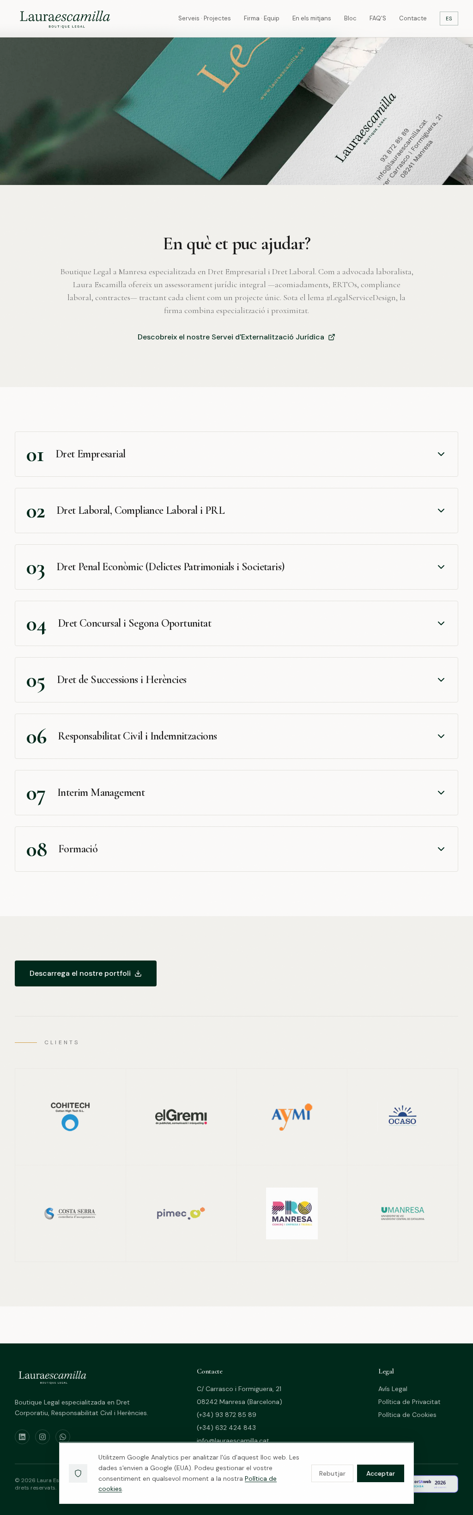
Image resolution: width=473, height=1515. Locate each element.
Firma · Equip (261, 18)
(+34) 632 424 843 (226, 1427)
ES (449, 18)
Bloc (350, 18)
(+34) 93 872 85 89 (226, 1414)
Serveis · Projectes (204, 18)
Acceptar (380, 1473)
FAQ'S (378, 18)
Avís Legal (392, 1389)
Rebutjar (332, 1473)
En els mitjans (311, 18)
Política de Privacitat (409, 1402)
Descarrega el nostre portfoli (80, 973)
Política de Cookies (407, 1414)
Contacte (413, 18)
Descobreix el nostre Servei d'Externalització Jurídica (231, 337)
